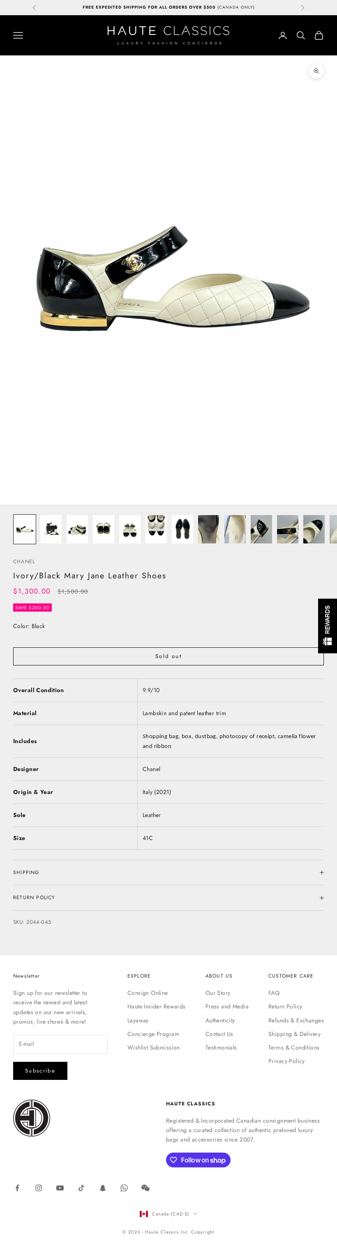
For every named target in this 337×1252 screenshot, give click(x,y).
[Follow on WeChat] (145, 1188)
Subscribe (40, 1071)
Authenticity (220, 1020)
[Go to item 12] (313, 529)
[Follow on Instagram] (39, 1188)
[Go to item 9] (235, 529)
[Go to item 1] (24, 529)
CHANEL (24, 561)
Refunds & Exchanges (296, 1020)
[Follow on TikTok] (81, 1188)
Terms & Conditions (294, 1047)
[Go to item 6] (156, 529)
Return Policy (285, 1006)
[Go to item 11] (287, 529)
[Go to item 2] (50, 529)
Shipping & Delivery (294, 1034)
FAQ (273, 993)
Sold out (168, 656)
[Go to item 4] (103, 529)
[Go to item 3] (77, 529)
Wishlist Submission (153, 1047)
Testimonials (221, 1047)
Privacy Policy (286, 1061)
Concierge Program (153, 1034)
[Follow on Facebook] (17, 1188)
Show (327, 626)
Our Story (218, 993)
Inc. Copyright (198, 1232)
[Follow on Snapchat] (103, 1188)
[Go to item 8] (208, 529)
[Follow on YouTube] (60, 1188)
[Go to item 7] (182, 529)
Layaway (138, 1020)
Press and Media (227, 1006)
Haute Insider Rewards (156, 1006)
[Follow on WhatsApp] (124, 1188)
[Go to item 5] (129, 529)
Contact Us (219, 1034)
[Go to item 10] (261, 529)
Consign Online (147, 993)
